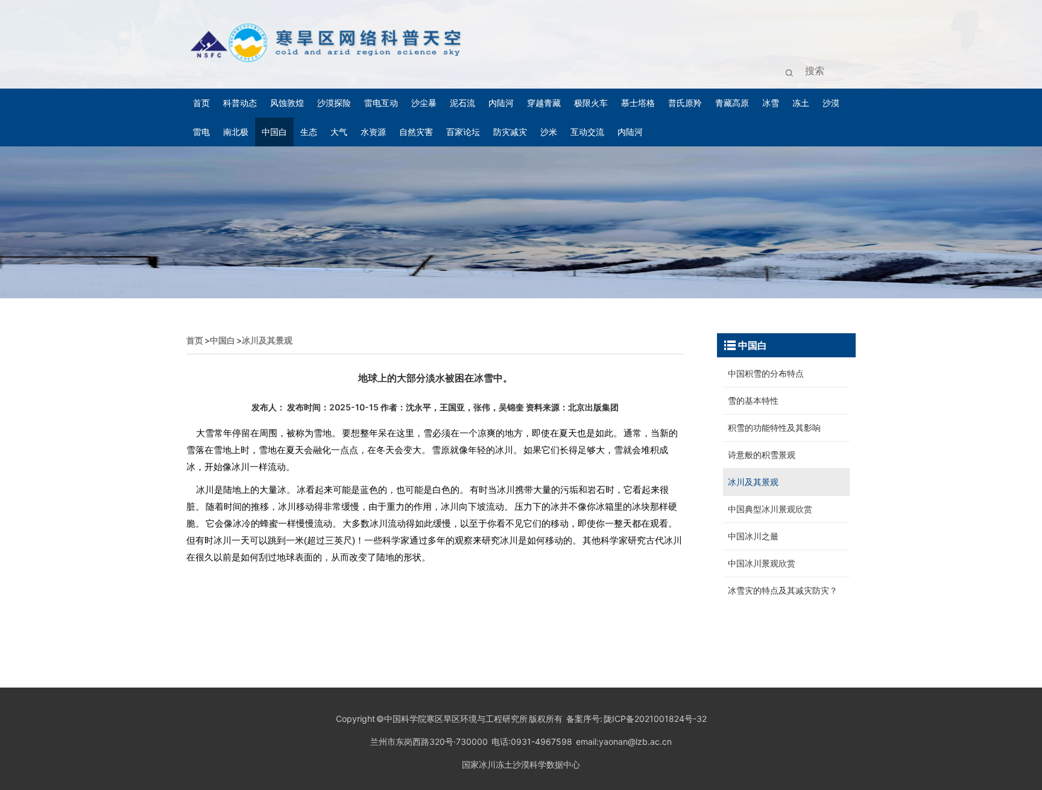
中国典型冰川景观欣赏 (770, 509)
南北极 (235, 132)
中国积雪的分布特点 (766, 373)
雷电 (201, 132)
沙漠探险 (334, 103)
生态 (308, 132)
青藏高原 (732, 103)
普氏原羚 (685, 103)
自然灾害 (416, 132)
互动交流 (587, 132)
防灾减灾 (510, 132)
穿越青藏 (544, 103)
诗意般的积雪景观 (761, 455)
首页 (201, 103)
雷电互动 (381, 103)
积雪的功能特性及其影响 (774, 427)
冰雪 (770, 103)
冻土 (800, 103)
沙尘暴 (424, 103)
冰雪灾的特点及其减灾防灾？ (783, 590)
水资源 (373, 132)
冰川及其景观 (267, 340)
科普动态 (240, 103)
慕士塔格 (638, 103)
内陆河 (501, 103)
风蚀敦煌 (287, 103)
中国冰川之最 (753, 536)
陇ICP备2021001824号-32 (654, 718)
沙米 (548, 132)
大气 (338, 132)
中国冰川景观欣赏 (761, 563)
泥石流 (462, 103)
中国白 (274, 132)
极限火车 (591, 103)
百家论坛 (463, 132)
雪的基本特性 (753, 400)
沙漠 (831, 103)
